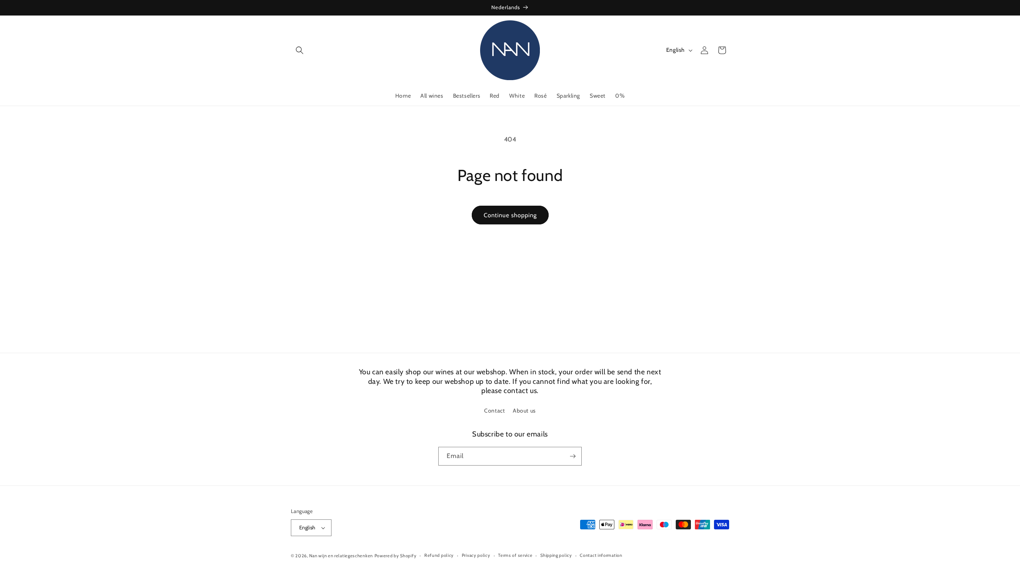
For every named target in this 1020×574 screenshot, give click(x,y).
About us (524, 410)
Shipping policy (556, 555)
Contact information (601, 555)
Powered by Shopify (396, 555)
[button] (299, 50)
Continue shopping (510, 215)
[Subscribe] (572, 456)
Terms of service (515, 555)
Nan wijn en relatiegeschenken (341, 555)
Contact (494, 410)
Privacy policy (476, 555)
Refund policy (439, 555)
